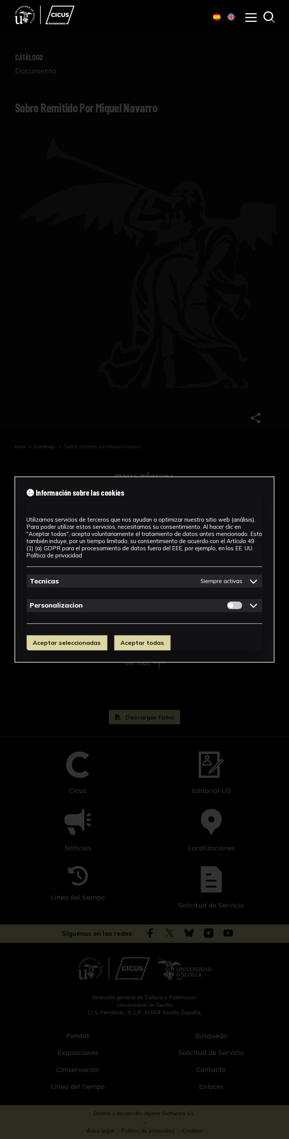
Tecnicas (44, 581)
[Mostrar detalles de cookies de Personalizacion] (253, 605)
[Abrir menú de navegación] (251, 17)
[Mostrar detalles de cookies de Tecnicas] (253, 581)
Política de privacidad (54, 555)
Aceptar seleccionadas (67, 642)
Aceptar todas (142, 642)
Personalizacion (56, 605)
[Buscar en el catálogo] (269, 17)
